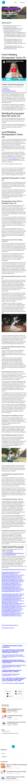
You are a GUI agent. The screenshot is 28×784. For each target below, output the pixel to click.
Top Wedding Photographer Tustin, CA (13, 46)
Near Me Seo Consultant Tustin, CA (10, 625)
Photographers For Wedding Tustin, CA (13, 40)
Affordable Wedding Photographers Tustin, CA (15, 35)
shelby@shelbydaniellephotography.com (14, 553)
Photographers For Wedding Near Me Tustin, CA (13, 580)
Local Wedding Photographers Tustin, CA (12, 29)
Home (15, 2)
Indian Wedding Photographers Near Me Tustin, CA (14, 569)
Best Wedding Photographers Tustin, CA (11, 572)
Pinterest (20, 693)
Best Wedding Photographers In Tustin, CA (12, 576)
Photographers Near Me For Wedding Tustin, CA (15, 32)
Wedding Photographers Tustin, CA (12, 31)
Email (11, 696)
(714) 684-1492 (6, 89)
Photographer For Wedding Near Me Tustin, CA (13, 613)
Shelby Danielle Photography (10, 27)
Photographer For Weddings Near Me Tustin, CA (13, 575)
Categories (22, 2)
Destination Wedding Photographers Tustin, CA (13, 594)
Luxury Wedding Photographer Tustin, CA (11, 585)
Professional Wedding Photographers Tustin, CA (13, 589)
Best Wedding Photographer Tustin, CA (13, 39)
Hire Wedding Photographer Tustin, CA (11, 611)
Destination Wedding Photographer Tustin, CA (12, 595)
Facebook (20, 691)
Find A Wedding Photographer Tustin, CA (11, 25)
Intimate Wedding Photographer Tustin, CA (12, 577)
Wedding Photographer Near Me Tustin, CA (13, 28)
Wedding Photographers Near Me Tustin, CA (12, 579)
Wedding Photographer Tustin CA (11, 8)
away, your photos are (13, 159)
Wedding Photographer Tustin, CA (10, 573)
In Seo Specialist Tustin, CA (8, 627)
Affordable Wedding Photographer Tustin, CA (12, 581)
